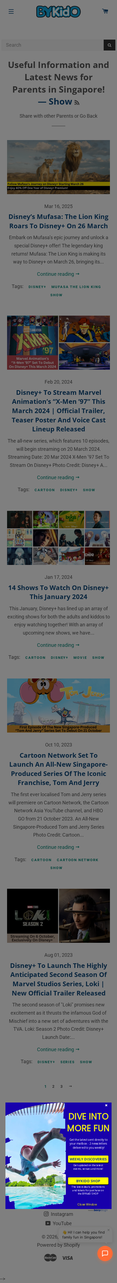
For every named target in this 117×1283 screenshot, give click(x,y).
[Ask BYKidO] (105, 1253)
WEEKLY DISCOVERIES (88, 1159)
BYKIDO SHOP (88, 1180)
